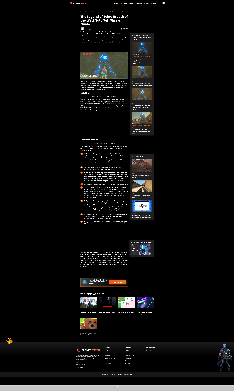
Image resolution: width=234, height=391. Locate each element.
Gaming (116, 3)
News (131, 3)
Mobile (127, 350)
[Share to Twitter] (124, 28)
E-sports (124, 3)
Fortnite (107, 361)
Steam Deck (128, 363)
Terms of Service (80, 364)
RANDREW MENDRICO (90, 28)
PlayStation (128, 358)
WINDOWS (139, 309)
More (106, 366)
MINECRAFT (82, 309)
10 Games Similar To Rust (88, 312)
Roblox (106, 353)
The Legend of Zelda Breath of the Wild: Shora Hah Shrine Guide (141, 107)
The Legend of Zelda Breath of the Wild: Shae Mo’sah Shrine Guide (141, 131)
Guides (154, 3)
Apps (147, 3)
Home (81, 12)
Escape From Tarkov (110, 358)
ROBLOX (119, 309)
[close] (117, 386)
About (77, 362)
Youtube (148, 350)
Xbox (126, 361)
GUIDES (100, 309)
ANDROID (134, 214)
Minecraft (107, 355)
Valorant (107, 350)
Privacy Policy (79, 367)
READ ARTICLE (118, 282)
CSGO (133, 173)
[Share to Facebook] (121, 29)
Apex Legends (108, 363)
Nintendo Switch (129, 355)
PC (125, 353)
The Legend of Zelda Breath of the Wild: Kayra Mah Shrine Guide (141, 62)
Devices (139, 3)
